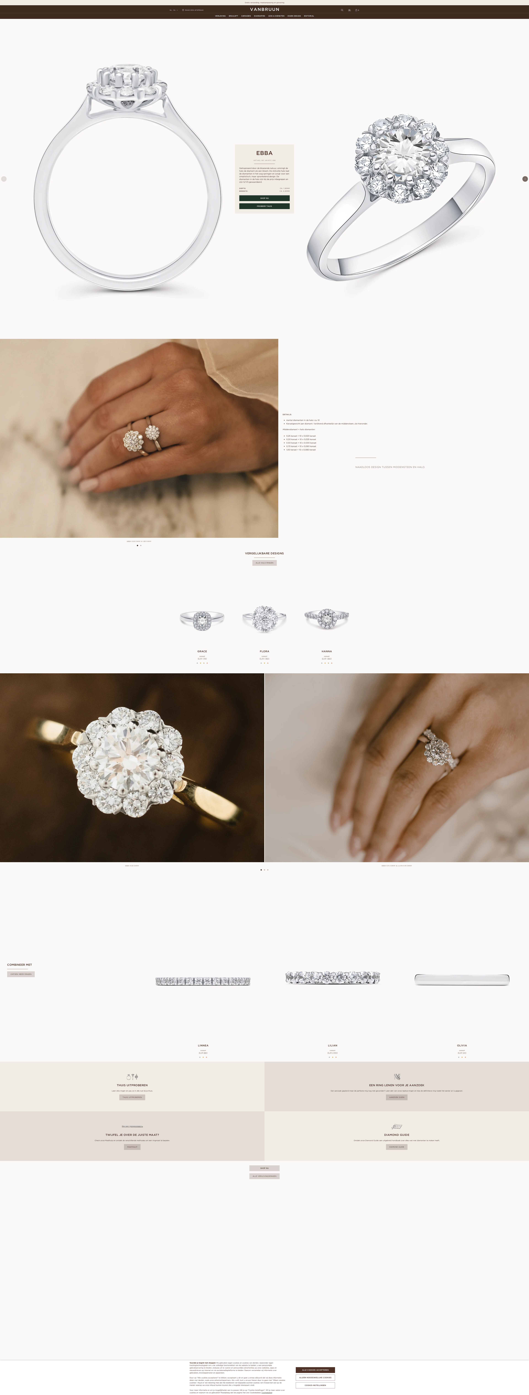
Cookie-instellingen (315, 1385)
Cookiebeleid (266, 1393)
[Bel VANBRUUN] (350, 10)
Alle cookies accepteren (315, 1370)
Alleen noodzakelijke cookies (315, 1378)
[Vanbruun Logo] (264, 9)
